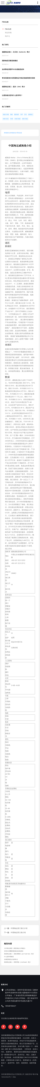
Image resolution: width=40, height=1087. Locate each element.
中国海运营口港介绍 (18, 932)
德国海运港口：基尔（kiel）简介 (13, 86)
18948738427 (10, 1006)
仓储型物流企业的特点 (11, 959)
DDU (25, 114)
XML (14, 1077)
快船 (11, 114)
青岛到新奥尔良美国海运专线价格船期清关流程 (18, 78)
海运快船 (8, 33)
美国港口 (30, 114)
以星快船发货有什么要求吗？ (12, 95)
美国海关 (16, 114)
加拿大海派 (17, 118)
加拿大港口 (6, 118)
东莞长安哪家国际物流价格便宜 (13, 951)
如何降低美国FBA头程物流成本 (13, 69)
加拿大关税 (6, 114)
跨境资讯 (7, 133)
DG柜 (11, 118)
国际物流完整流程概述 (10, 60)
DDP (21, 114)
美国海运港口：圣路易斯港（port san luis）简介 (19, 954)
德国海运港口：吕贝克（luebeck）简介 (16, 52)
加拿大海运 (25, 118)
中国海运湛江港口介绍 (19, 928)
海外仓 (7, 36)
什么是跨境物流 (9, 956)
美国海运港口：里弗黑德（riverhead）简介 (17, 962)
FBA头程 (8, 29)
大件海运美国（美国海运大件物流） (15, 948)
